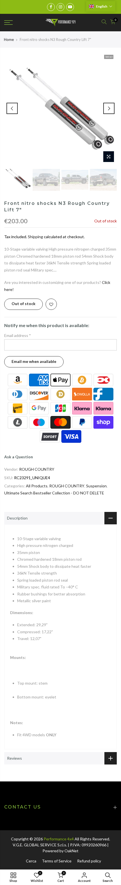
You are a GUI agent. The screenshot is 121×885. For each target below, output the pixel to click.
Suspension (96, 485)
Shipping (35, 236)
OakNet (71, 850)
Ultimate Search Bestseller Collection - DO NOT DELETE (54, 492)
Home (9, 39)
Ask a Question (18, 456)
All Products (37, 485)
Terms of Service (56, 860)
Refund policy (89, 860)
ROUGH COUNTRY (36, 469)
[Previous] (12, 108)
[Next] (109, 108)
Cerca (31, 860)
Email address (17, 335)
